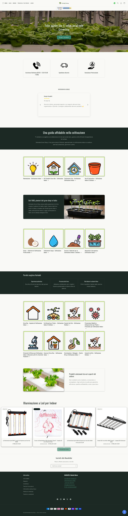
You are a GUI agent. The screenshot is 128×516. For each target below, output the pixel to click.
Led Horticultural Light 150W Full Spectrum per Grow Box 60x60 (80, 440)
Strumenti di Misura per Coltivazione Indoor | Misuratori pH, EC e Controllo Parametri (33, 354)
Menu (6, 3)
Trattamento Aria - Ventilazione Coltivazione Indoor (72, 179)
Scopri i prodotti (64, 37)
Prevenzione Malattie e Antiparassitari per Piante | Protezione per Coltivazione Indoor (94, 325)
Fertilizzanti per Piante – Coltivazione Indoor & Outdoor (54, 324)
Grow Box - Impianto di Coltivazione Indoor (32, 324)
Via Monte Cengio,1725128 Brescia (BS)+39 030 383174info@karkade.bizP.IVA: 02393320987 (70, 483)
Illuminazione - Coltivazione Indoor (32, 178)
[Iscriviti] (75, 466)
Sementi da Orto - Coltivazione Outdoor (72, 324)
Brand (14, 3)
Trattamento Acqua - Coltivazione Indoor (52, 251)
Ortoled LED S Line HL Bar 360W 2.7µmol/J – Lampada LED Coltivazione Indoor (111, 441)
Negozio (25, 481)
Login (31, 3)
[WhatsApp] (114, 3)
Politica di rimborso (28, 491)
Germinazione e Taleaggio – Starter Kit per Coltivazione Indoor (73, 354)
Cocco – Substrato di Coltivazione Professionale (32, 251)
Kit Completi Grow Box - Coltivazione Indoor (53, 179)
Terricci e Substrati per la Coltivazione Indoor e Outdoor (72, 251)
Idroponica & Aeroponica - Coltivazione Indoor (91, 251)
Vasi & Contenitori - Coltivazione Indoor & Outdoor (93, 179)
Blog (10, 3)
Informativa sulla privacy (29, 489)
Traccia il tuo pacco (23, 3)
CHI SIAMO (26, 478)
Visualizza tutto (64, 449)
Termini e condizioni (28, 494)
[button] (117, 3)
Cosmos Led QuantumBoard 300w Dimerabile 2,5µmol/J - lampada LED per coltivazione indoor (48, 441)
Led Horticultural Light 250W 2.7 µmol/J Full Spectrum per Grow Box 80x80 (16, 441)
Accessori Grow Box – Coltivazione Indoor (53, 354)
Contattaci (26, 483)
